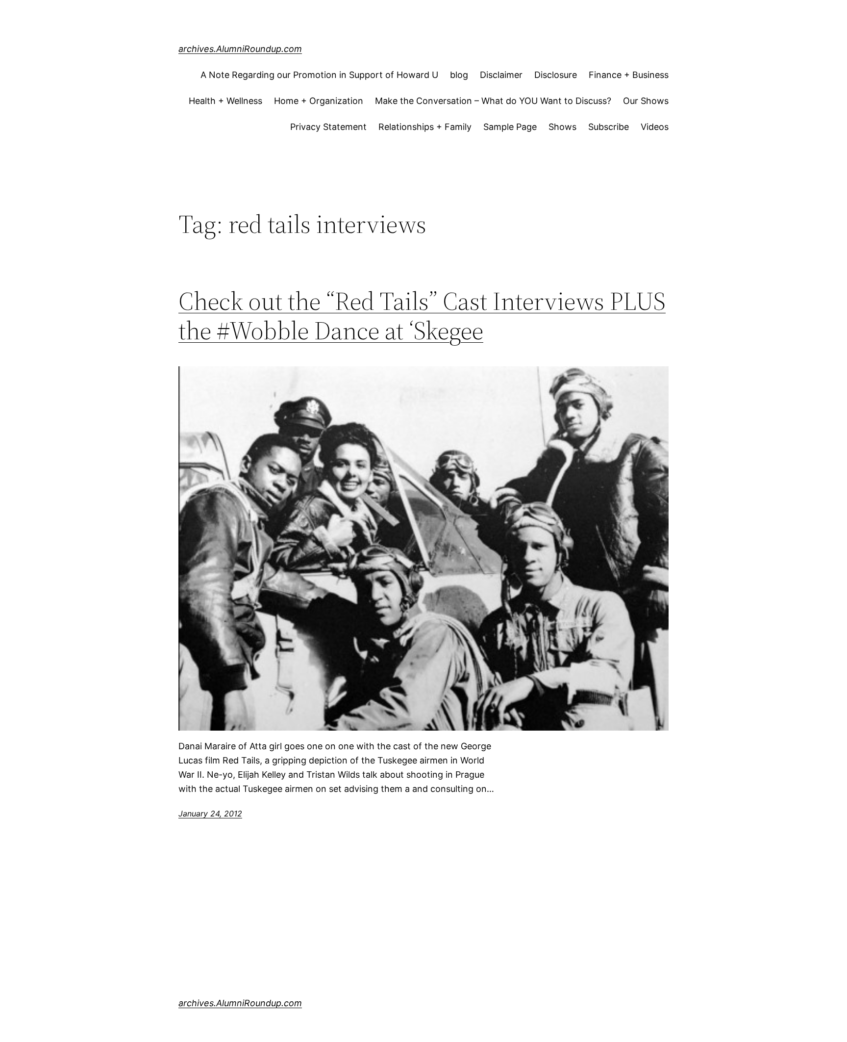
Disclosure (555, 75)
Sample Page (510, 127)
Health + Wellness (225, 101)
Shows (562, 127)
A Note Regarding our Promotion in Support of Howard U (319, 75)
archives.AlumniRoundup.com (240, 49)
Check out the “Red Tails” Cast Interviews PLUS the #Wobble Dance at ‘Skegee (422, 315)
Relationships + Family (425, 127)
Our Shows (646, 101)
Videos (655, 127)
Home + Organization (318, 101)
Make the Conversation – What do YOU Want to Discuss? (493, 101)
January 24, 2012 (210, 813)
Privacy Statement (328, 127)
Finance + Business (629, 75)
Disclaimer (501, 75)
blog (459, 75)
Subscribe (608, 127)
